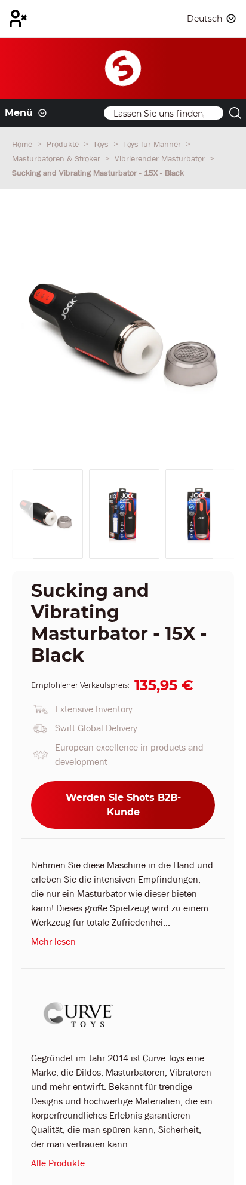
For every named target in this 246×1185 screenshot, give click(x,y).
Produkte (64, 144)
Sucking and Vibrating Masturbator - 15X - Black (98, 172)
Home (23, 144)
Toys (102, 144)
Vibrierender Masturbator (161, 158)
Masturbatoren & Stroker (57, 158)
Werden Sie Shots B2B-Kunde (123, 804)
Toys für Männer (153, 144)
